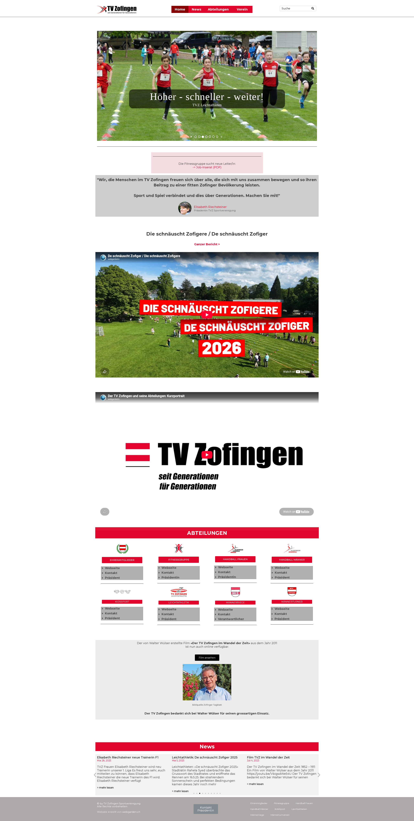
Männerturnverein (280, 815)
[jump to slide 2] (199, 137)
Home (180, 9)
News (196, 9)
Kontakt (111, 573)
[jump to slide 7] (217, 137)
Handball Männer (259, 809)
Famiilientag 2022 (260, 757)
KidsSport (280, 809)
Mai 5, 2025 (103, 760)
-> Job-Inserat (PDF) (207, 167)
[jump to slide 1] (196, 137)
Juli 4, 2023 (178, 760)
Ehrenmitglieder (258, 803)
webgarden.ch (131, 811)
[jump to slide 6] (213, 137)
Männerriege (257, 815)
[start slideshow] (191, 136)
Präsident (112, 578)
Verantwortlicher (231, 619)
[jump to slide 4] (206, 137)
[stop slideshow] (221, 136)
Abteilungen (218, 9)
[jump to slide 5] (210, 137)
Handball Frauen (304, 803)
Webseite (112, 568)
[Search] (313, 8)
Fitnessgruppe (281, 803)
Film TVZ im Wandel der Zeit (193, 757)
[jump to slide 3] (203, 137)
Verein (242, 9)
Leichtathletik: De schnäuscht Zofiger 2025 (130, 757)
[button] (122, 568)
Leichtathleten (299, 809)
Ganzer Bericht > (207, 244)
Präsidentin (170, 577)
